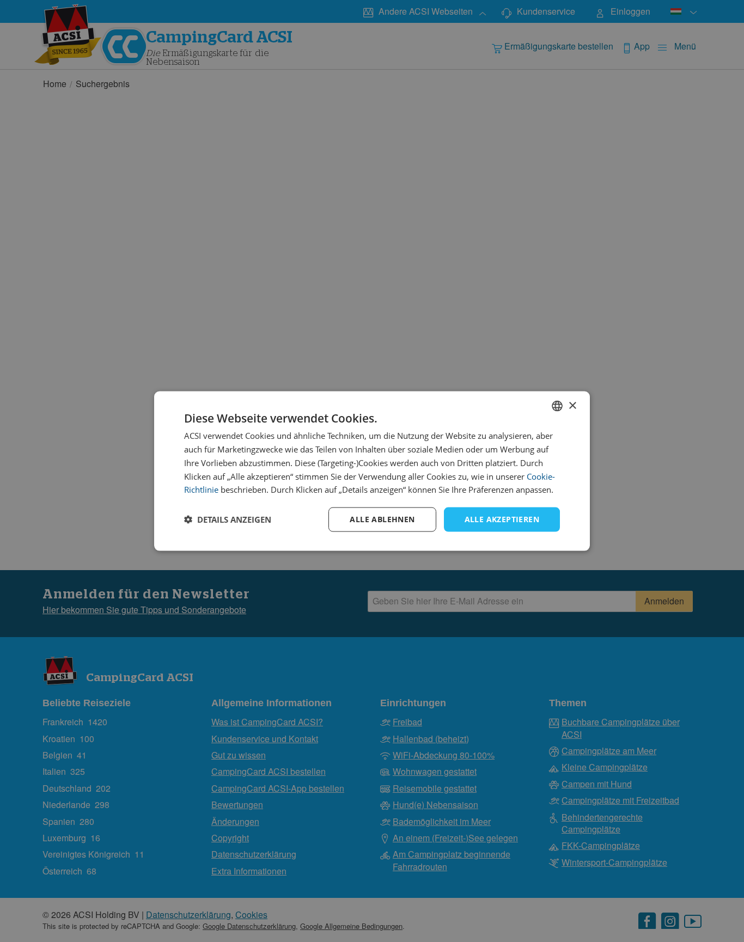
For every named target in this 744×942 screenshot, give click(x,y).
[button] (227, 519)
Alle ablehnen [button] (382, 519)
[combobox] (557, 406)
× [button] (572, 405)
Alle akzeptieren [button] (502, 519)
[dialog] (372, 471)
